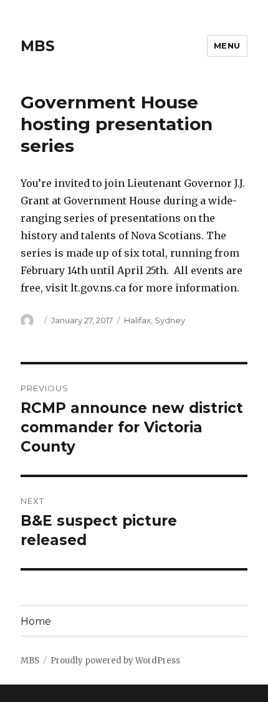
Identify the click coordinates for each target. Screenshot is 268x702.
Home (36, 621)
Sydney (170, 320)
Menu (227, 45)
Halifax (137, 320)
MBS (38, 46)
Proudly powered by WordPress (115, 660)
